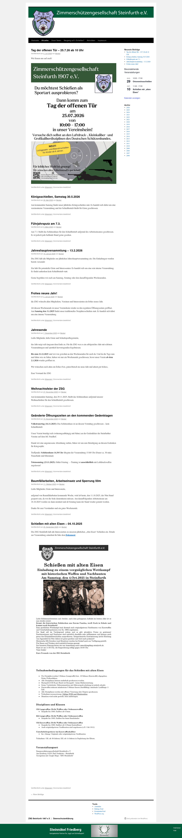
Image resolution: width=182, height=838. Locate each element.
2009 (128, 148)
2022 (128, 117)
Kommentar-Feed (99, 811)
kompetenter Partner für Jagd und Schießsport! (67, 833)
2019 (128, 124)
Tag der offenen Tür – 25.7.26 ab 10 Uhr (57, 50)
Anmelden (97, 806)
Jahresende (39, 330)
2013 (128, 139)
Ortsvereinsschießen (142, 81)
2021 (128, 119)
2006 (128, 155)
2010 (128, 146)
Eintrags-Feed (98, 809)
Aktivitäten (91, 40)
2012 (128, 141)
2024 (128, 112)
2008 (128, 151)
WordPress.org (99, 814)
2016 (128, 131)
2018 (128, 127)
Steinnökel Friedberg (65, 830)
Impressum (102, 40)
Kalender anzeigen (132, 98)
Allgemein (48, 187)
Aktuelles (45, 40)
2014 (128, 136)
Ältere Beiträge (37, 794)
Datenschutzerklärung (63, 818)
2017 (128, 129)
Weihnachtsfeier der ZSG (48, 389)
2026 (128, 107)
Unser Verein (56, 40)
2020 (128, 122)
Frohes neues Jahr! (44, 293)
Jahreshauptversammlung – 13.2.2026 (56, 250)
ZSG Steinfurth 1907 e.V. (39, 818)
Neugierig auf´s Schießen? (74, 40)
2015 (128, 134)
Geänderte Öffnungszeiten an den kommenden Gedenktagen (72, 415)
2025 (128, 110)
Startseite (35, 40)
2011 (128, 143)
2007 (128, 153)
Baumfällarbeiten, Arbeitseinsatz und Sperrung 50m (66, 481)
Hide (174, 830)
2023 (128, 115)
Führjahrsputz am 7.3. (45, 223)
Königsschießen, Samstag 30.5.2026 (55, 197)
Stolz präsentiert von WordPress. (137, 818)
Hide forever (177, 828)
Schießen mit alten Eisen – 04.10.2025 (56, 524)
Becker (57, 53)
